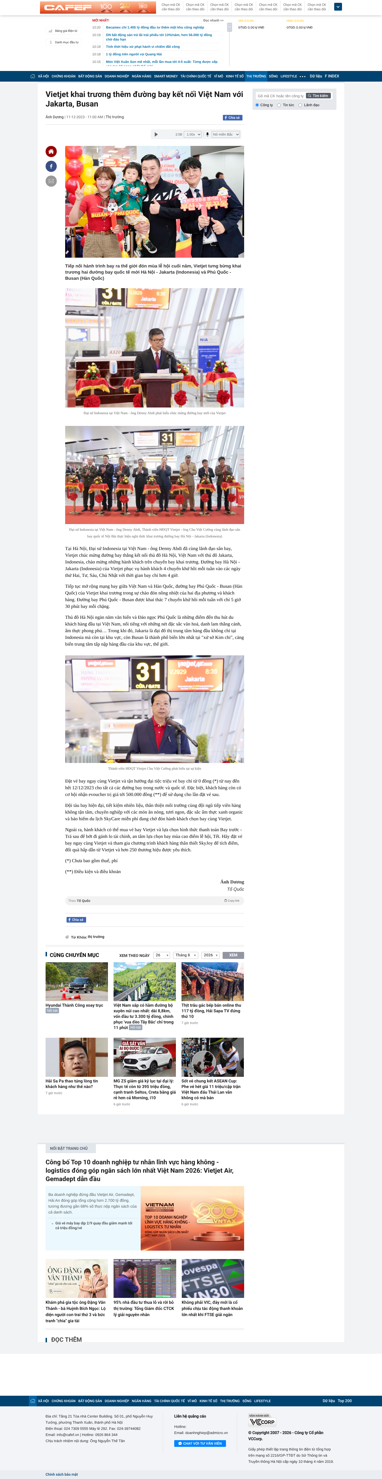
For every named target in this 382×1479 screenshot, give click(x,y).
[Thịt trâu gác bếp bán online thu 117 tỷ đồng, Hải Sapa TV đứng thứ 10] (212, 981)
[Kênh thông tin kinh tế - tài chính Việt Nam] (98, 7)
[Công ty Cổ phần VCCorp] (292, 1420)
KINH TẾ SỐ (235, 76)
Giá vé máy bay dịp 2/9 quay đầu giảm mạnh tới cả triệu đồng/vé (93, 1225)
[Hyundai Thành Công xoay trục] (77, 981)
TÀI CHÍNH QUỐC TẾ (195, 76)
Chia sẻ (234, 118)
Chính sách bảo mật (62, 1475)
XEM (233, 955)
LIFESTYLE (289, 76)
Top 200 (345, 1401)
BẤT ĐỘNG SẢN (90, 76)
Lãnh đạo (311, 105)
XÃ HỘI (43, 76)
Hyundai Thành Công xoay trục (74, 1005)
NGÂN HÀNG (142, 76)
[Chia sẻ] (51, 166)
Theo (153, 901)
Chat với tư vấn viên (202, 1443)
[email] (51, 181)
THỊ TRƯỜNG (256, 76)
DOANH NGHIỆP (117, 76)
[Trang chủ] (32, 76)
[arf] (154, 907)
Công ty (266, 105)
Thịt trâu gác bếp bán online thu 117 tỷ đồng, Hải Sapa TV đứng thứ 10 (211, 1011)
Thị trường (115, 117)
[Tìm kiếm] (318, 95)
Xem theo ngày (134, 956)
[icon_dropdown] (338, 7)
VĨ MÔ (218, 76)
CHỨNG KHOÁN (64, 76)
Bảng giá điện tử (66, 31)
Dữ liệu (316, 76)
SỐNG (273, 76)
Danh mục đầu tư (67, 42)
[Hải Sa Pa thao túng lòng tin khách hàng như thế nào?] (77, 1057)
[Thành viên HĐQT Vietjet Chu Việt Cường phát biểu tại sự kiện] (154, 709)
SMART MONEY (166, 76)
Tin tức (288, 105)
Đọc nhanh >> (213, 20)
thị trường (96, 937)
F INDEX (332, 76)
